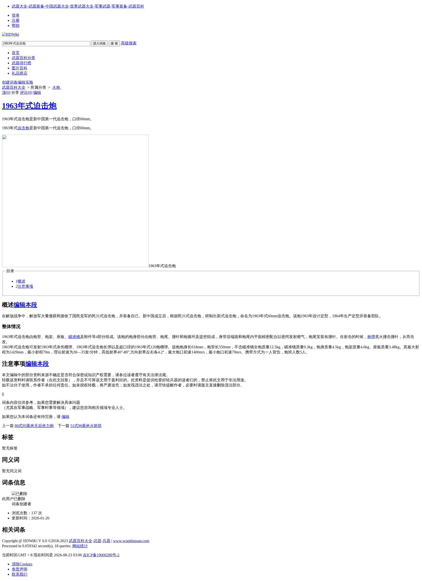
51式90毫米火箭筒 (86, 426)
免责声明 (19, 569)
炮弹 (371, 337)
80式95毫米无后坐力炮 (34, 426)
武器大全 (19, 6)
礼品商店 (19, 73)
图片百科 (19, 68)
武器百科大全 (13, 87)
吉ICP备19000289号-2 (101, 555)
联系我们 (19, 574)
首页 (16, 53)
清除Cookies (22, 564)
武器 (97, 541)
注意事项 (25, 286)
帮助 (16, 25)
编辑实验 (25, 82)
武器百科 (136, 6)
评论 (26, 92)
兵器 (106, 541)
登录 (16, 15)
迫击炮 (23, 128)
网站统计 (80, 546)
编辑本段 (25, 305)
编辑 (37, 92)
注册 (16, 20)
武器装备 (36, 6)
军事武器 (102, 6)
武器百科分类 (23, 58)
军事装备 (119, 6)
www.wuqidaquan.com (131, 541)
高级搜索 (129, 43)
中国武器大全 (57, 6)
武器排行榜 (21, 63)
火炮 (56, 87)
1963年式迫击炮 (29, 105)
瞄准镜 (74, 337)
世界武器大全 (82, 6)
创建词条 (10, 82)
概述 (21, 281)
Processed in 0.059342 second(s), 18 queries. (36, 546)
